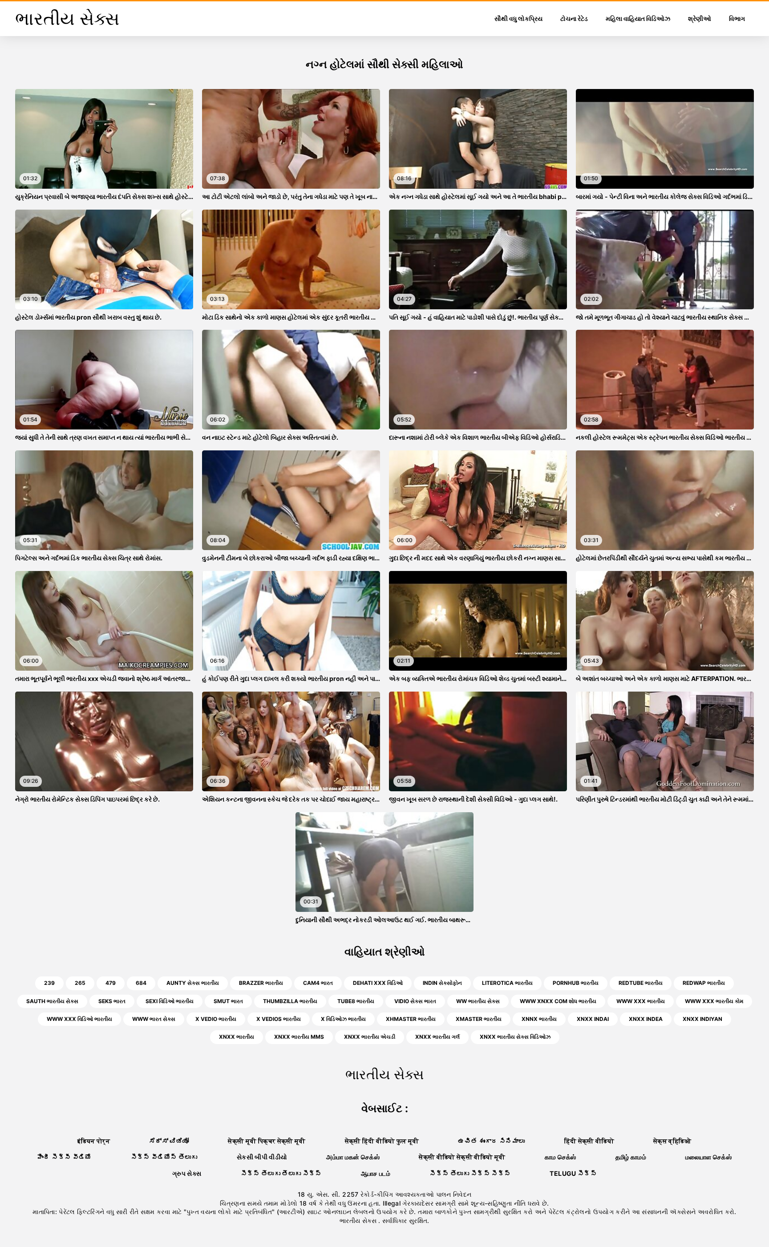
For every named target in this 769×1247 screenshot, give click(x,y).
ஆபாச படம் (375, 1173)
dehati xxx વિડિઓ (378, 983)
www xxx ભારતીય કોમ (714, 1001)
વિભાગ (737, 18)
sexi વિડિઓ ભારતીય (170, 1001)
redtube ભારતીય (641, 983)
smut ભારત (228, 1001)
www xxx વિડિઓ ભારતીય (79, 1019)
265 (80, 983)
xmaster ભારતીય (479, 1019)
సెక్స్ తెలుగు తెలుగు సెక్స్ (281, 1173)
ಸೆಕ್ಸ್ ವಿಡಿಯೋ (169, 1141)
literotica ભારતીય (507, 983)
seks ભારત (111, 1001)
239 (49, 983)
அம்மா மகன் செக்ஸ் (353, 1157)
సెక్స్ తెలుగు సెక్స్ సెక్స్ (469, 1173)
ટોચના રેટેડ (574, 18)
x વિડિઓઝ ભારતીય (343, 1019)
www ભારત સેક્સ (153, 1019)
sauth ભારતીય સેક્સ (52, 1001)
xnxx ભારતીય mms (299, 1036)
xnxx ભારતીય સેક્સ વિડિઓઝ (515, 1036)
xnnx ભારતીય (539, 1019)
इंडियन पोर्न (93, 1141)
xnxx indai (593, 1019)
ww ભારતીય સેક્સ (478, 1001)
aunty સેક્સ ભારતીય (192, 983)
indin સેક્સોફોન (442, 983)
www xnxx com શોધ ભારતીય (558, 1001)
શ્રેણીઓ (699, 18)
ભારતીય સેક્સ (359, 1220)
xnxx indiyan (702, 1019)
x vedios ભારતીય (278, 1019)
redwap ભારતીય (704, 983)
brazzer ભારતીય (261, 983)
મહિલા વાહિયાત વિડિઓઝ (638, 18)
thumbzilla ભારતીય (290, 1001)
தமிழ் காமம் (630, 1157)
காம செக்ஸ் (560, 1157)
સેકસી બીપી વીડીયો (262, 1157)
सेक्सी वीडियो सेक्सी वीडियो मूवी (462, 1157)
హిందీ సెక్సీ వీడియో (64, 1157)
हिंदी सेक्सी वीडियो (589, 1141)
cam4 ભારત (318, 983)
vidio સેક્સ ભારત (415, 1001)
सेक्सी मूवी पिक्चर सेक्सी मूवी (266, 1141)
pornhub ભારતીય (576, 983)
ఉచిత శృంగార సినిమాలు (491, 1141)
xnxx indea (646, 1019)
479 (110, 983)
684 (141, 983)
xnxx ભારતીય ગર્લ (437, 1036)
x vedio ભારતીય (215, 1019)
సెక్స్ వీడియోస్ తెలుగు (164, 1157)
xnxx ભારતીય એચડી (369, 1036)
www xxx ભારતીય (640, 1001)
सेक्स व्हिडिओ (672, 1141)
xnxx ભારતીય (236, 1036)
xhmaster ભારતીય (411, 1019)
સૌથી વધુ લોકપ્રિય (518, 18)
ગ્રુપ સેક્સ (186, 1173)
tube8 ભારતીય (355, 1001)
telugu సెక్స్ (573, 1173)
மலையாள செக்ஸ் (708, 1157)
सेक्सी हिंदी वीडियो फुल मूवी (382, 1141)
